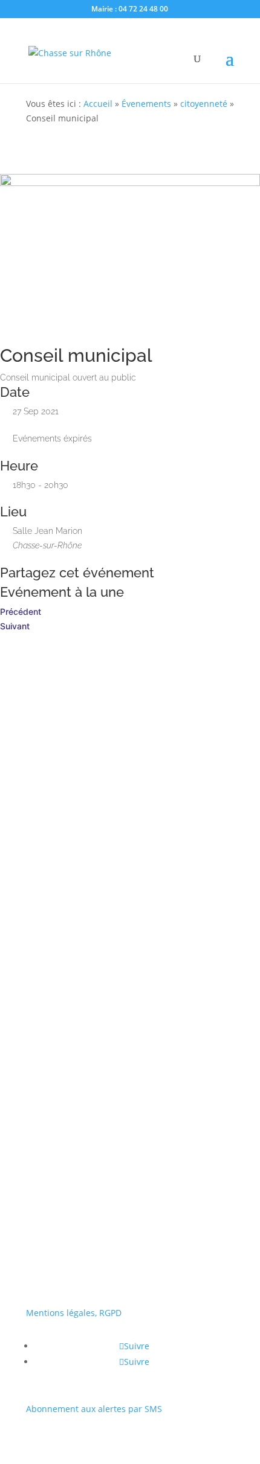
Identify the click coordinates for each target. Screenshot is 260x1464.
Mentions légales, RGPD (74, 1312)
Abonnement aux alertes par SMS (94, 1408)
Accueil (97, 103)
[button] (32, 1037)
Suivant (15, 626)
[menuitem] (130, 1072)
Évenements (146, 103)
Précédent (20, 611)
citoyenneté (203, 103)
